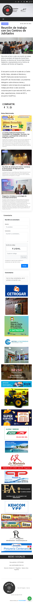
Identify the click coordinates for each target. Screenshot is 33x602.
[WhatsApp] (18, 1)
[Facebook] (21, 1)
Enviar (25, 266)
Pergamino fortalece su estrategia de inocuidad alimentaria (14, 196)
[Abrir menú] (3, 19)
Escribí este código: (10, 245)
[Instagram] (24, 1)
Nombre (7, 224)
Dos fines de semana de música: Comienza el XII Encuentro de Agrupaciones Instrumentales (16, 168)
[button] (15, 1)
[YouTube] (27, 1)
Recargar (23, 257)
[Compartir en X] (7, 107)
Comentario (7, 231)
